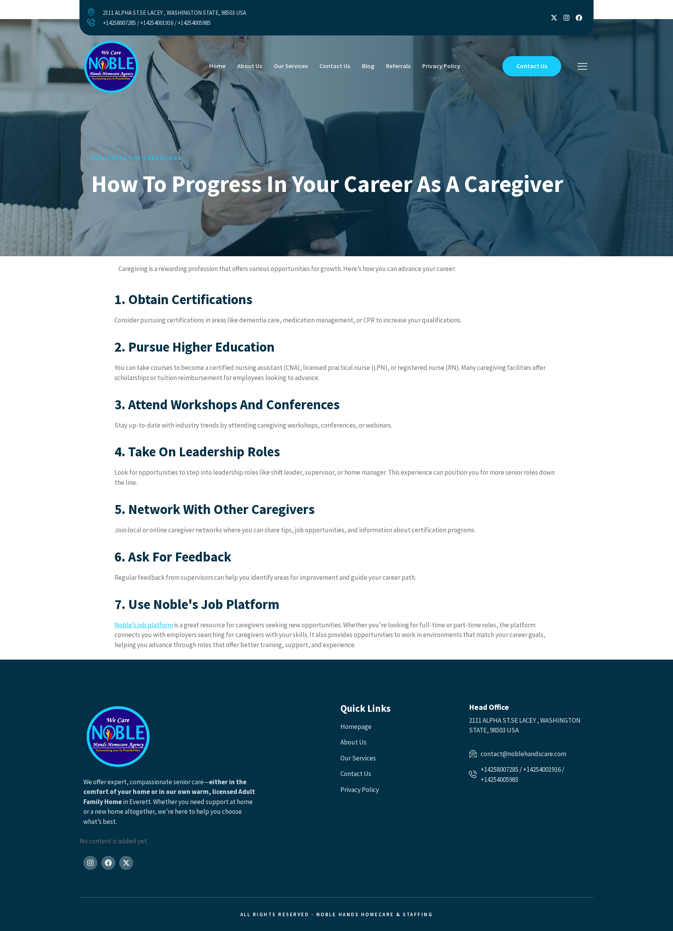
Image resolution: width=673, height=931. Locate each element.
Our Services (291, 66)
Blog (368, 66)
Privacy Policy (441, 66)
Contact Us (334, 66)
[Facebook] (579, 17)
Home (217, 66)
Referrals (398, 66)
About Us (249, 66)
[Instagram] (566, 17)
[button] (582, 67)
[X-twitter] (554, 17)
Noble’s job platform (144, 625)
